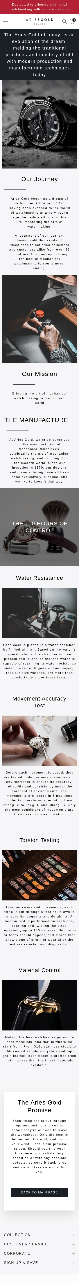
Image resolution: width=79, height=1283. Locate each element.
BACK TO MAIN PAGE (39, 1192)
